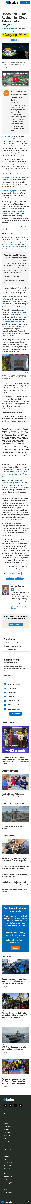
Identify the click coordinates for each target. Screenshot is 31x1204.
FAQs (4, 1159)
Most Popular (7, 836)
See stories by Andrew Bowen (18, 607)
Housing (19, 581)
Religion (10, 581)
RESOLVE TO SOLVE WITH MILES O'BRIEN (13, 827)
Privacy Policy (7, 1135)
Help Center (6, 1168)
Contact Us (6, 1156)
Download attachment (11, 277)
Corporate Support (8, 1176)
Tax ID (5, 1189)
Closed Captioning (8, 1153)
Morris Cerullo (6, 136)
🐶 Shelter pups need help (12, 643)
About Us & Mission (8, 1117)
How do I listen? (7, 1162)
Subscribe (15, 714)
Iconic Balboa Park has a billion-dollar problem (15, 891)
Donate (15, 948)
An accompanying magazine (11, 191)
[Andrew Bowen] (5, 590)
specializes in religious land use (12, 483)
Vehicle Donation (7, 1192)
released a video (12, 177)
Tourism (10, 577)
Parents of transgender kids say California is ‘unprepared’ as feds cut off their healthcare (15, 1081)
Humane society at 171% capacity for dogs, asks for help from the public (14, 860)
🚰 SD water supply (10, 649)
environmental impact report (11, 322)
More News (6, 956)
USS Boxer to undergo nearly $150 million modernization (14, 1048)
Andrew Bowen (9, 28)
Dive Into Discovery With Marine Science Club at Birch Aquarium (13, 795)
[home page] (12, 2)
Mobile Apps (6, 1129)
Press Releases (7, 1132)
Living (3, 1076)
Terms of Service (7, 1142)
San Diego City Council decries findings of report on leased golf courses (15, 867)
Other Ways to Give (8, 1186)
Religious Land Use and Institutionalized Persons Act (15, 474)
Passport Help (7, 1165)
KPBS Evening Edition (14, 573)
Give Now (25, 3)
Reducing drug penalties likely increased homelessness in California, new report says (14, 981)
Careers (5, 1123)
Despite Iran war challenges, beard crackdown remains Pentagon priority (15, 883)
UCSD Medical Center (19, 312)
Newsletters (6, 1120)
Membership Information (10, 1183)
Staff (4, 1138)
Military (4, 1045)
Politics (3, 976)
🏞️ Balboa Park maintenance (13, 646)
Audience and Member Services (11, 1150)
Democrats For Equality (10, 244)
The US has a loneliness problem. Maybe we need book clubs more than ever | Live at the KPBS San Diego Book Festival (15, 760)
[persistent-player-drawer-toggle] (28, 1202)
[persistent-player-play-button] (2, 1201)
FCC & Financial (7, 1126)
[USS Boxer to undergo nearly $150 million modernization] (15, 1035)
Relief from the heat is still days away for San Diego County (15, 875)
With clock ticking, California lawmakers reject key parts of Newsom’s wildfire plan (14, 1015)
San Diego (19, 577)
